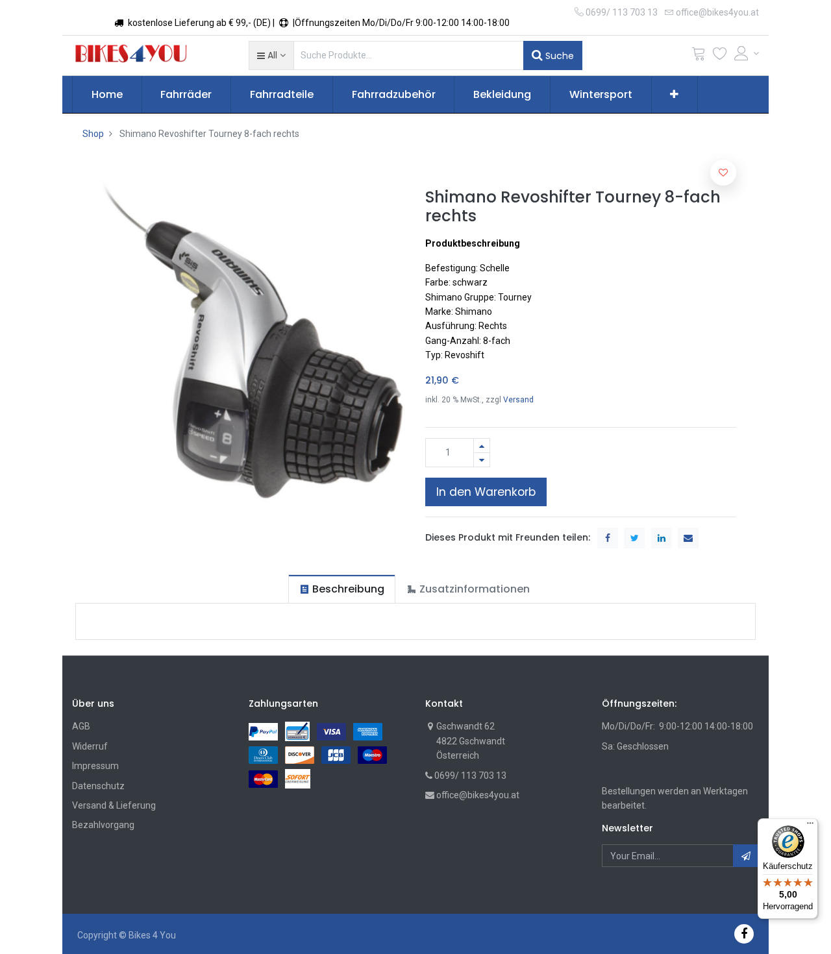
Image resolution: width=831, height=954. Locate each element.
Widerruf (90, 746)
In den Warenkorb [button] (486, 492)
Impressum (95, 766)
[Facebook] (744, 933)
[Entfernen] (482, 460)
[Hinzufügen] (482, 445)
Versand (518, 399)
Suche (558, 55)
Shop (93, 133)
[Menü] (810, 826)
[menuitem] (107, 95)
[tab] (341, 589)
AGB (81, 726)
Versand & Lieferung (114, 805)
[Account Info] (746, 53)
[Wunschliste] (720, 56)
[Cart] (698, 56)
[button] (271, 55)
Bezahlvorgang (103, 825)
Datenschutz (98, 786)
